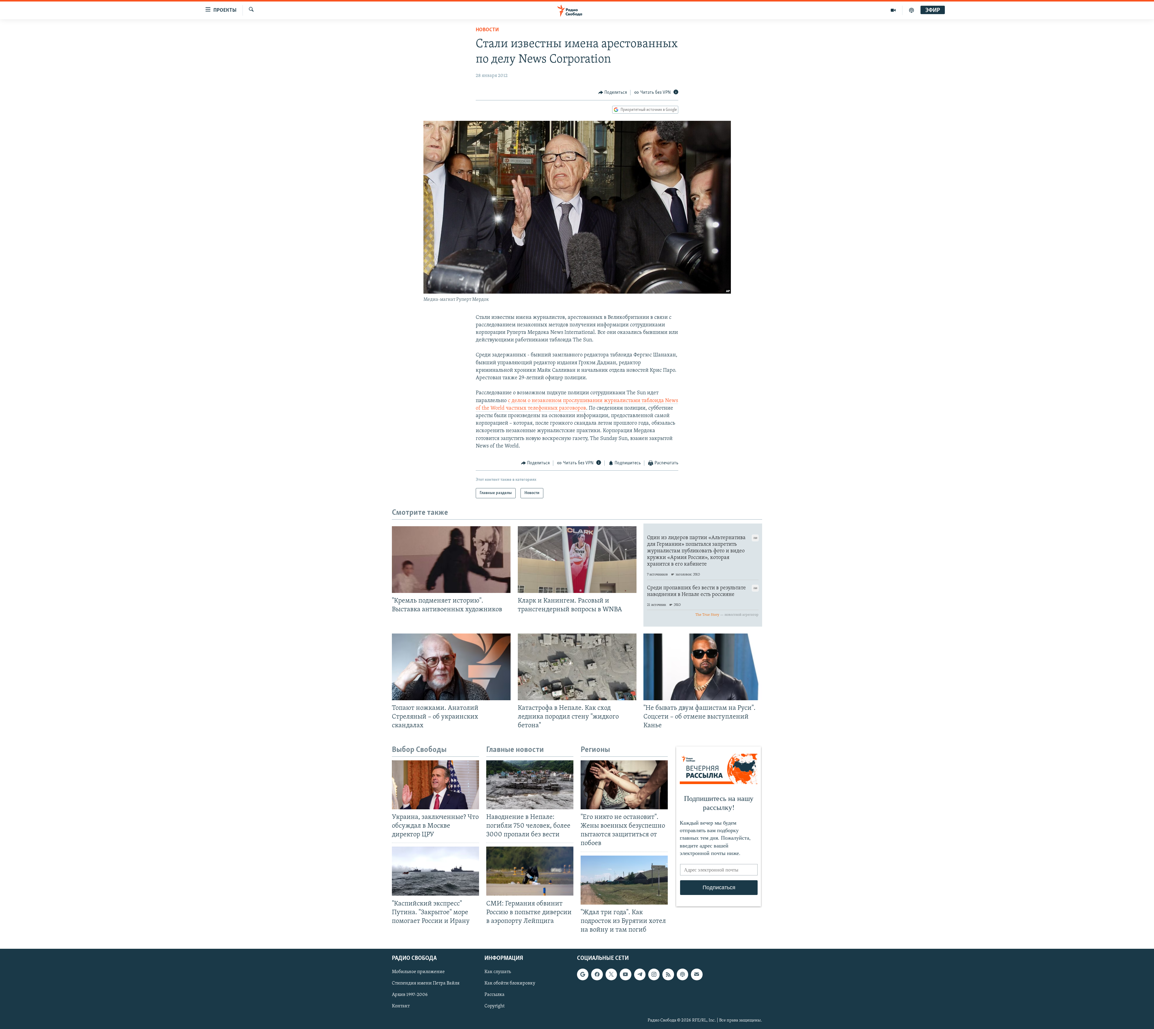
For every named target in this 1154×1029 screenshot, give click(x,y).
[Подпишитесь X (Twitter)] (611, 974)
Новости (487, 30)
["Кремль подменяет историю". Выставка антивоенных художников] (451, 559)
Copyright (494, 1006)
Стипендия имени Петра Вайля (425, 983)
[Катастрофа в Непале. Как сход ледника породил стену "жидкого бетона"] (577, 667)
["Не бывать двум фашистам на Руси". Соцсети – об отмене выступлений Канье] (702, 667)
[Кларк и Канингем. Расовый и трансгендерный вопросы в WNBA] (577, 559)
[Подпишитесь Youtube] (625, 974)
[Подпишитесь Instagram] (654, 974)
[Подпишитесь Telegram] (640, 974)
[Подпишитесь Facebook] (597, 974)
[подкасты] (911, 10)
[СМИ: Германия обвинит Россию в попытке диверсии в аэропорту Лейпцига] (529, 871)
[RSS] (668, 974)
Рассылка (494, 995)
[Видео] (893, 10)
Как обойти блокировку (509, 983)
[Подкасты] (682, 974)
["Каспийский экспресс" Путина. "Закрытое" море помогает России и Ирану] (435, 871)
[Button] (612, 92)
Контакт (401, 1006)
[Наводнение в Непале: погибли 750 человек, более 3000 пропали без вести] (529, 784)
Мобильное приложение (418, 971)
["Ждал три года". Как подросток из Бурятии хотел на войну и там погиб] (624, 880)
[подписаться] (696, 974)
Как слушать (497, 971)
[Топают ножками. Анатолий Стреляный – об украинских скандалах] (451, 667)
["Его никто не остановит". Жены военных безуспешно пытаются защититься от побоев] (624, 784)
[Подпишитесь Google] (582, 974)
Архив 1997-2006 (410, 995)
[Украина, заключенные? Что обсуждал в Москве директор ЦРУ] (435, 784)
